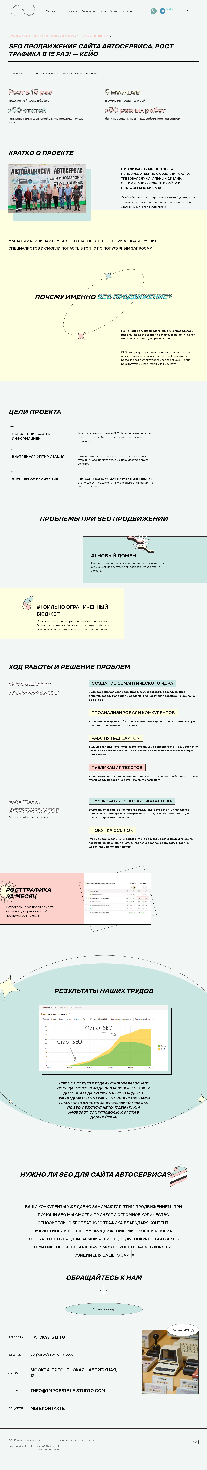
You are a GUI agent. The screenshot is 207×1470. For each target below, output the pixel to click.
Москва (50, 11)
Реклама (72, 11)
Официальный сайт (48, 1449)
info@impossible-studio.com (67, 1390)
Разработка (88, 11)
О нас (113, 11)
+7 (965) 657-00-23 (51, 1355)
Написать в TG (47, 1337)
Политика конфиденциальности (76, 1440)
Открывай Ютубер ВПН (47, 1446)
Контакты (126, 11)
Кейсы (102, 11)
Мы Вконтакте (47, 1408)
